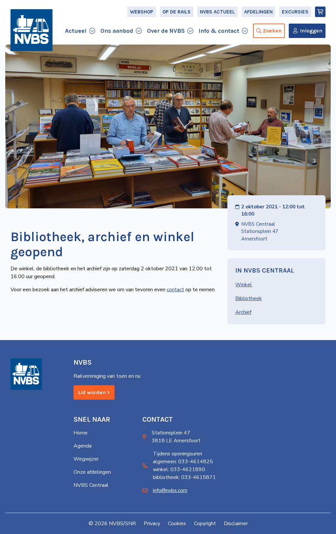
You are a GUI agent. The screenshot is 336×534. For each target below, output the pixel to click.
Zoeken (272, 31)
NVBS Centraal (91, 485)
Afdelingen (258, 12)
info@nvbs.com (170, 490)
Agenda (83, 445)
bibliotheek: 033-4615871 (184, 477)
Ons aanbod (116, 30)
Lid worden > (94, 392)
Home (81, 432)
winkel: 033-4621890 (179, 469)
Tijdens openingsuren (177, 453)
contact (175, 289)
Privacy (152, 523)
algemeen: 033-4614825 (183, 461)
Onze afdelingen (92, 472)
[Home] (31, 30)
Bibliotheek (248, 298)
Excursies (295, 12)
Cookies (177, 523)
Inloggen (311, 31)
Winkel (243, 284)
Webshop (141, 12)
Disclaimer (236, 523)
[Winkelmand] (320, 12)
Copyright (205, 523)
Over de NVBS (166, 30)
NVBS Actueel (217, 12)
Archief (243, 312)
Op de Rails (176, 12)
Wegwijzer (86, 459)
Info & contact (219, 30)
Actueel (76, 30)
